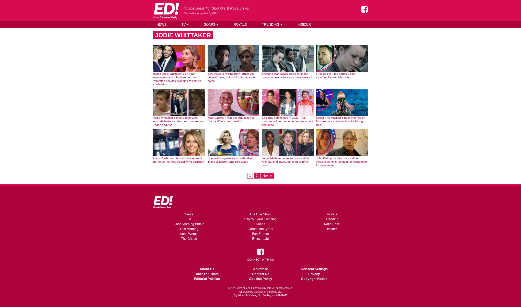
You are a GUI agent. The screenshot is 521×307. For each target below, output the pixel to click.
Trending (272, 24)
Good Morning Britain (189, 224)
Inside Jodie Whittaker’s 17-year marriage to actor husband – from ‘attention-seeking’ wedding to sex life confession (177, 79)
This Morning (189, 229)
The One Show (260, 214)
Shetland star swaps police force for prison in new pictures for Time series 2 (287, 75)
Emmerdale (260, 238)
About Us (207, 269)
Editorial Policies (207, 279)
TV (185, 24)
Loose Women (188, 234)
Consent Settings (314, 269)
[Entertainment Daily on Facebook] (364, 9)
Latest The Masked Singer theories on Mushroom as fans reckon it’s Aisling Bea (340, 121)
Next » (267, 175)
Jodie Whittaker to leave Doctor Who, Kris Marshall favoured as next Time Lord (286, 162)
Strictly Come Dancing (260, 219)
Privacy (314, 274)
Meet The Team (207, 274)
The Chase (189, 238)
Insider (304, 24)
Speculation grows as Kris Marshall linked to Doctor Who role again (230, 160)
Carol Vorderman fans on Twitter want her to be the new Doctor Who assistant (178, 160)
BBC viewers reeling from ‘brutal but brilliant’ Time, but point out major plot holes (232, 77)
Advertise (260, 269)
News (161, 24)
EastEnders (260, 234)
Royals (240, 24)
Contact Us (260, 274)
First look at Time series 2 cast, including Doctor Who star (336, 75)
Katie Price (332, 224)
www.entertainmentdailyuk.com (254, 288)
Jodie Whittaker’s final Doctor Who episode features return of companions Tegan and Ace (178, 121)
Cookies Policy (260, 279)
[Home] (166, 10)
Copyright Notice (314, 279)
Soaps (211, 24)
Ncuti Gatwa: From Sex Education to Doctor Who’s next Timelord (231, 119)
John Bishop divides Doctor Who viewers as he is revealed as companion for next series (342, 162)
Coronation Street (260, 229)
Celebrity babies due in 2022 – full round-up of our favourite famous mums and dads (287, 121)
